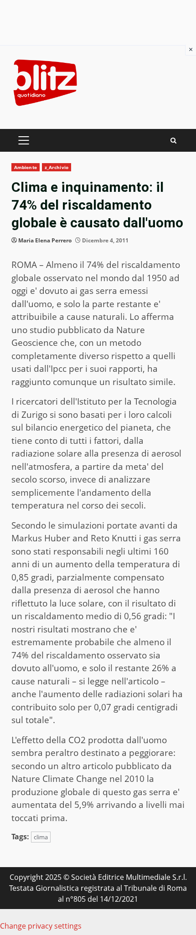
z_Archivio (56, 167)
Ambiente (25, 167)
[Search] (173, 140)
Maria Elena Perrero (45, 240)
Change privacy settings (41, 926)
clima (41, 837)
